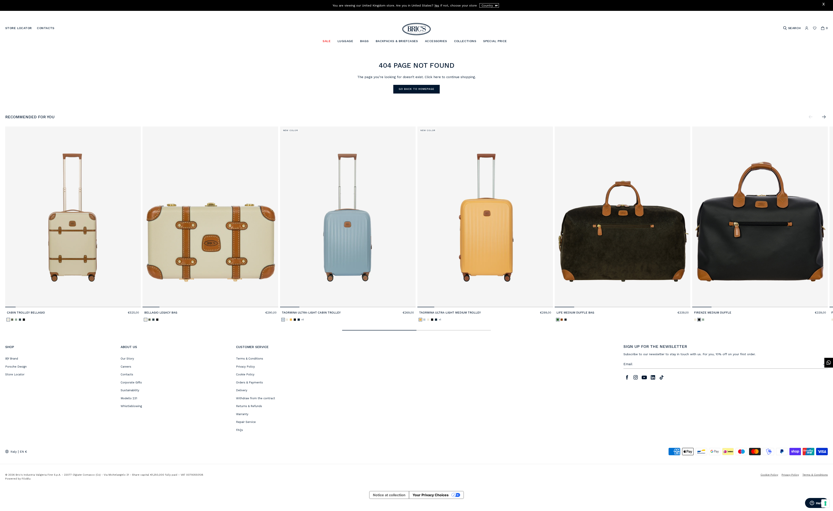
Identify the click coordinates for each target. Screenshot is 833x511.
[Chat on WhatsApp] (828, 363)
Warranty (242, 414)
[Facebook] (626, 377)
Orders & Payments (249, 382)
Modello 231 (129, 398)
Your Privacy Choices (431, 495)
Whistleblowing (131, 406)
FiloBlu (26, 478)
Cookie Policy (245, 374)
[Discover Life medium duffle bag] (622, 217)
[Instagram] (635, 377)
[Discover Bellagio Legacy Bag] (210, 217)
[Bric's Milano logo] (416, 29)
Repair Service (246, 422)
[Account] (806, 28)
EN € (23, 451)
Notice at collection (389, 495)
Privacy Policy (245, 366)
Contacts (127, 374)
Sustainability (130, 390)
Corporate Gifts (131, 382)
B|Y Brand (11, 358)
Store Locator (15, 374)
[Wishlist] (814, 28)
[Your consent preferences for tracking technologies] (825, 503)
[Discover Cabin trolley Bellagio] (73, 217)
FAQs (239, 430)
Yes (436, 5)
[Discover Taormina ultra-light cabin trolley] (348, 217)
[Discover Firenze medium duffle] (760, 217)
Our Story (127, 358)
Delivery (241, 390)
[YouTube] (644, 377)
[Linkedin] (652, 377)
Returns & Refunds (249, 406)
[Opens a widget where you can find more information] (817, 503)
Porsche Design (16, 366)
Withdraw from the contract (255, 398)
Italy (13, 451)
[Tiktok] (661, 377)
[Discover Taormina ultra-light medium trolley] (485, 217)
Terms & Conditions (249, 358)
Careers (126, 366)
